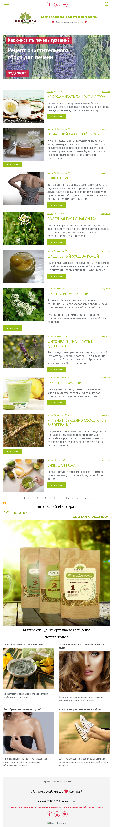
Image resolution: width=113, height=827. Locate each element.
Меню (6, 4)
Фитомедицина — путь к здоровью (70, 343)
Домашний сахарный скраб (73, 134)
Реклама (57, 781)
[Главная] (25, 19)
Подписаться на (4, 503)
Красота (106, 91)
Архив (47, 781)
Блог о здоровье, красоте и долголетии (69, 17)
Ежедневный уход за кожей (73, 256)
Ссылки (68, 781)
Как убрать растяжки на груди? (22, 709)
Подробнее (17, 73)
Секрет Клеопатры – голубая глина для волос (82, 646)
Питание (105, 377)
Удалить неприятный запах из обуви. (80, 709)
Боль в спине (59, 178)
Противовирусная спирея (70, 293)
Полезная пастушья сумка (71, 218)
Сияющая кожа (61, 465)
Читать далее (57, 116)
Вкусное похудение (65, 382)
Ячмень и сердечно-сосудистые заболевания (76, 422)
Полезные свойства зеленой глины (23, 644)
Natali (50, 91)
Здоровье (105, 173)
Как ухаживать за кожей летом (76, 96)
